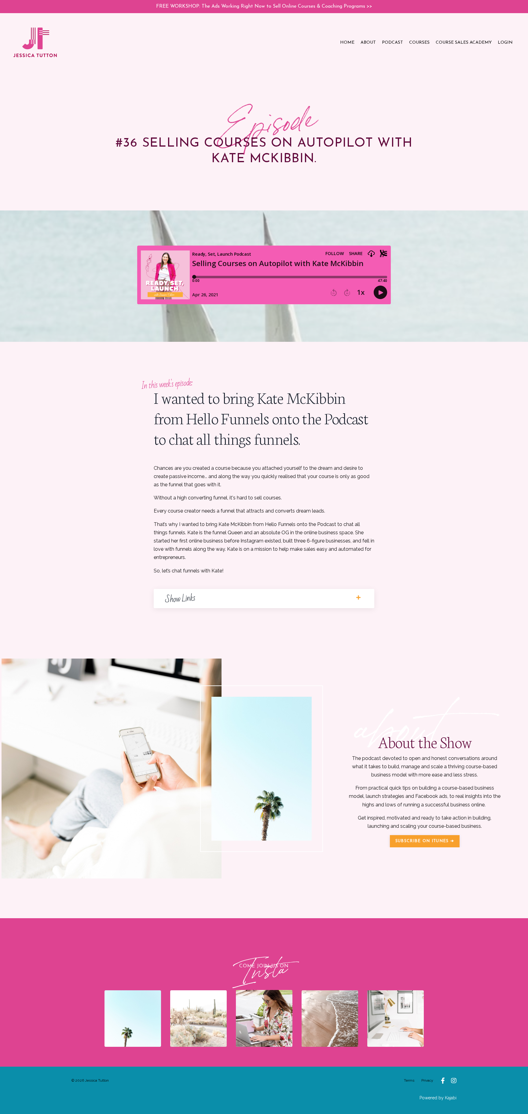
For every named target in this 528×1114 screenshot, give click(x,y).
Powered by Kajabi (438, 1097)
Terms (409, 1080)
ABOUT (368, 42)
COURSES (419, 42)
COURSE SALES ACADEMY (464, 42)
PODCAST (392, 42)
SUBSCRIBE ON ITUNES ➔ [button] (424, 841)
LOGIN (505, 42)
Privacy (427, 1080)
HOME (347, 42)
